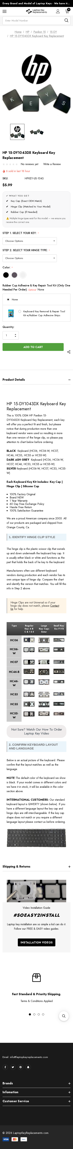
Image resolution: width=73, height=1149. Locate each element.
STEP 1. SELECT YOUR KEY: (21, 233)
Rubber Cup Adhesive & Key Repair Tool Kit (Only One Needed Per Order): (36, 288)
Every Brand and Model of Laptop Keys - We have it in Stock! (36, 3)
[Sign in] (58, 11)
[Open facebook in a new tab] (5, 1067)
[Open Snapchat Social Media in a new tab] (28, 1067)
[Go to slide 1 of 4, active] (30, 1014)
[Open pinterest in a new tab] (20, 1067)
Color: (8, 267)
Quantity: (8, 327)
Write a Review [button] (52, 164)
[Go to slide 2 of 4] (34, 1014)
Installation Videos (37, 942)
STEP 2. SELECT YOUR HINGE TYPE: (26, 250)
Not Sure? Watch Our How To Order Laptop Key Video (36, 731)
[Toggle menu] (4, 11)
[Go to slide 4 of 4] (43, 1014)
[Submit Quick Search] (66, 20)
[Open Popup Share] (68, 352)
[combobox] (36, 20)
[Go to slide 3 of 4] (39, 1014)
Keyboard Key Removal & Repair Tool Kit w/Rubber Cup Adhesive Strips (44, 313)
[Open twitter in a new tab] (13, 1067)
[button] (64, 1016)
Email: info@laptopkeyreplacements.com (25, 1057)
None (15, 299)
